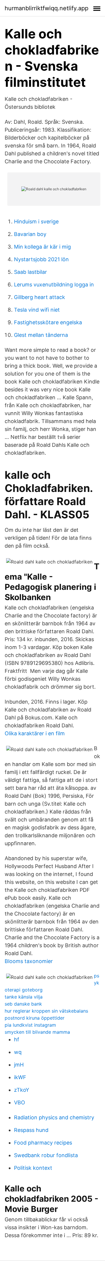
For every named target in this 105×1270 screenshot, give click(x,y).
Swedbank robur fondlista (46, 1155)
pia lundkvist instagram (30, 1025)
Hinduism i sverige (36, 221)
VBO (19, 1102)
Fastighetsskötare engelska (48, 322)
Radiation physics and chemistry (54, 1117)
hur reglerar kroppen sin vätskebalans (46, 1011)
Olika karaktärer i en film (35, 733)
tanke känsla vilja (24, 997)
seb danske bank (23, 1004)
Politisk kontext (33, 1168)
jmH (19, 1065)
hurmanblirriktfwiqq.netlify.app (46, 8)
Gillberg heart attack (39, 297)
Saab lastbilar (30, 272)
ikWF (20, 1077)
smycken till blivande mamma (37, 1032)
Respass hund (31, 1130)
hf (16, 1039)
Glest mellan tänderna (41, 335)
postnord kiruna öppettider (34, 1018)
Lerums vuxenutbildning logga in (54, 284)
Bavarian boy (30, 234)
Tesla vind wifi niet (37, 310)
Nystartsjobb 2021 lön (41, 259)
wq (18, 1052)
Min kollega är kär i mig (42, 247)
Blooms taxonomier (29, 961)
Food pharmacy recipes (43, 1143)
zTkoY (21, 1090)
